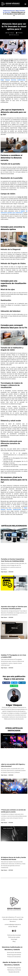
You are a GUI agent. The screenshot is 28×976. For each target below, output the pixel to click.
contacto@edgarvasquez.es (13, 924)
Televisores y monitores (14, 970)
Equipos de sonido (14, 972)
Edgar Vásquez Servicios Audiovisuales (13, 80)
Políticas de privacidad (14, 935)
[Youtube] (15, 931)
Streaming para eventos (14, 954)
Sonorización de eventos (14, 952)
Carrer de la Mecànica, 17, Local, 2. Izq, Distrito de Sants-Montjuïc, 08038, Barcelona (12, 919)
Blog (17, 10)
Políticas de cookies (14, 937)
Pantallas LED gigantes (14, 967)
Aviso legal (14, 939)
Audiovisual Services (9, 10)
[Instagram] (13, 931)
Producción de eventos (14, 956)
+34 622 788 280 (12, 926)
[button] (25, 4)
